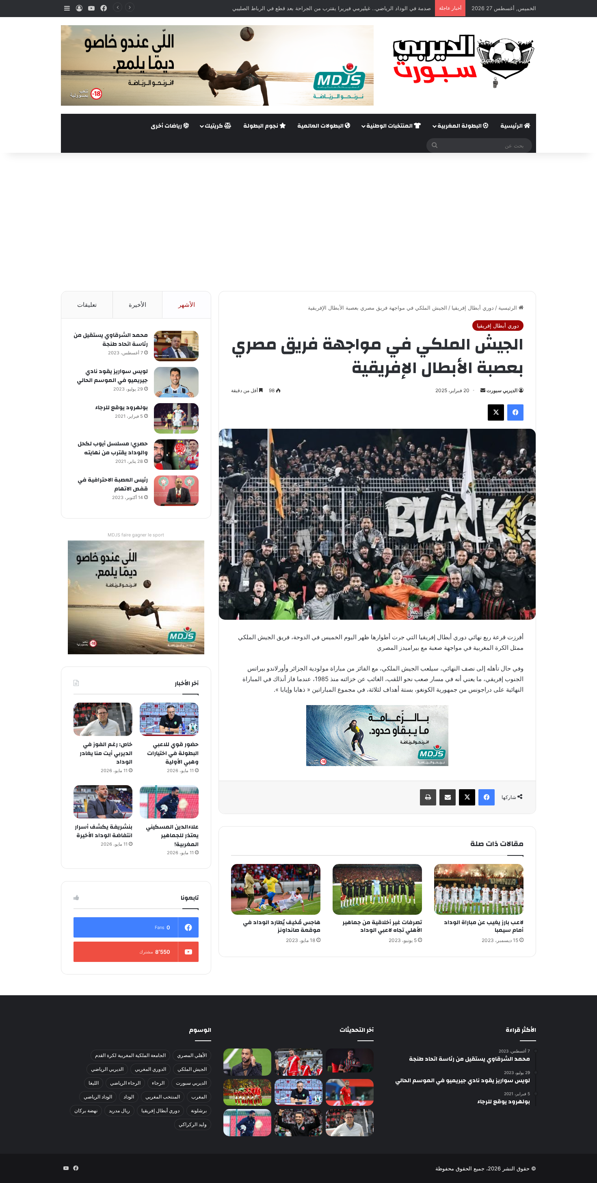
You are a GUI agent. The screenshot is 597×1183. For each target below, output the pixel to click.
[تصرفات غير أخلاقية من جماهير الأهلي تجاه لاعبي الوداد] (377, 889)
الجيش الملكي (192, 1069)
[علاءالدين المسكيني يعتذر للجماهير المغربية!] (169, 801)
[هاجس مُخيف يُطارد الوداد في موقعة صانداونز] (275, 889)
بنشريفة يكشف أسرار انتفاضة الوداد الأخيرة (103, 831)
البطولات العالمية (321, 126)
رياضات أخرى (167, 126)
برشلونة (199, 1110)
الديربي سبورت (502, 390)
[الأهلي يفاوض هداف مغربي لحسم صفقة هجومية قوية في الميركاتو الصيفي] (247, 1092)
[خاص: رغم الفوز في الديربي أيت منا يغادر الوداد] (103, 719)
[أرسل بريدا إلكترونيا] (482, 390)
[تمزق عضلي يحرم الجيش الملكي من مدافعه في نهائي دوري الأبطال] (350, 1060)
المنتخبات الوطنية (390, 126)
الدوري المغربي (150, 1069)
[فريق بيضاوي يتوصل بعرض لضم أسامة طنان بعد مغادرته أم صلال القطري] (350, 1092)
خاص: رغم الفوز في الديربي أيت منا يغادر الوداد (106, 753)
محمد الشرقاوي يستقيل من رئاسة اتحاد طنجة (111, 339)
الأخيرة (137, 304)
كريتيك (214, 126)
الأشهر (186, 304)
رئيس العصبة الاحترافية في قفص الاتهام (113, 484)
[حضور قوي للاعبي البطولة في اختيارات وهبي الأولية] (169, 719)
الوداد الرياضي (98, 1097)
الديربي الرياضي (107, 1069)
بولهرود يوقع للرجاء (121, 407)
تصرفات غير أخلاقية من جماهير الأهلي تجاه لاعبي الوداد (382, 926)
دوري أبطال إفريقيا (473, 307)
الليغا (94, 1083)
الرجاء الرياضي (125, 1083)
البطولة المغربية (460, 126)
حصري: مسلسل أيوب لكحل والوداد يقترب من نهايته (113, 448)
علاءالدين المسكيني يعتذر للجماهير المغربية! (172, 836)
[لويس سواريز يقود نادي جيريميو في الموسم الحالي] (176, 382)
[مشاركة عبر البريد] (447, 797)
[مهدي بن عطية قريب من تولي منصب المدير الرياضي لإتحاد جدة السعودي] (247, 1062)
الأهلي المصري (192, 1055)
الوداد (128, 1097)
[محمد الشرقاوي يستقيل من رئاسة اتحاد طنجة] (176, 346)
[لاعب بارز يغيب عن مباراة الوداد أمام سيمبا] (478, 889)
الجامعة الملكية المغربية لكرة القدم (130, 1055)
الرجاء (158, 1083)
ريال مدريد (119, 1110)
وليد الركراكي (193, 1124)
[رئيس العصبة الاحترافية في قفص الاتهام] (176, 490)
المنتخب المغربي (162, 1097)
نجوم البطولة (261, 126)
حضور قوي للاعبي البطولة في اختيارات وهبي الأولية (173, 753)
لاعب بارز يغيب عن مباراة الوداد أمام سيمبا (483, 926)
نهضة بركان (85, 1110)
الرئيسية (512, 126)
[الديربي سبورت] (461, 61)
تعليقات (87, 304)
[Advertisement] (298, 222)
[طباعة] (428, 797)
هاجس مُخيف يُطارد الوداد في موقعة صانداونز (281, 926)
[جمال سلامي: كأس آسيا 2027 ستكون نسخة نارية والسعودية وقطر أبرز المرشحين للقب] (298, 1122)
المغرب (199, 1097)
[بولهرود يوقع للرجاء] (176, 418)
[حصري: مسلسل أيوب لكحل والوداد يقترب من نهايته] (176, 454)
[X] (496, 412)
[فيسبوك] (515, 412)
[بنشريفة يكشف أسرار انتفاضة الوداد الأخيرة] (103, 801)
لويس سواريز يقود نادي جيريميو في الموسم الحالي (112, 376)
